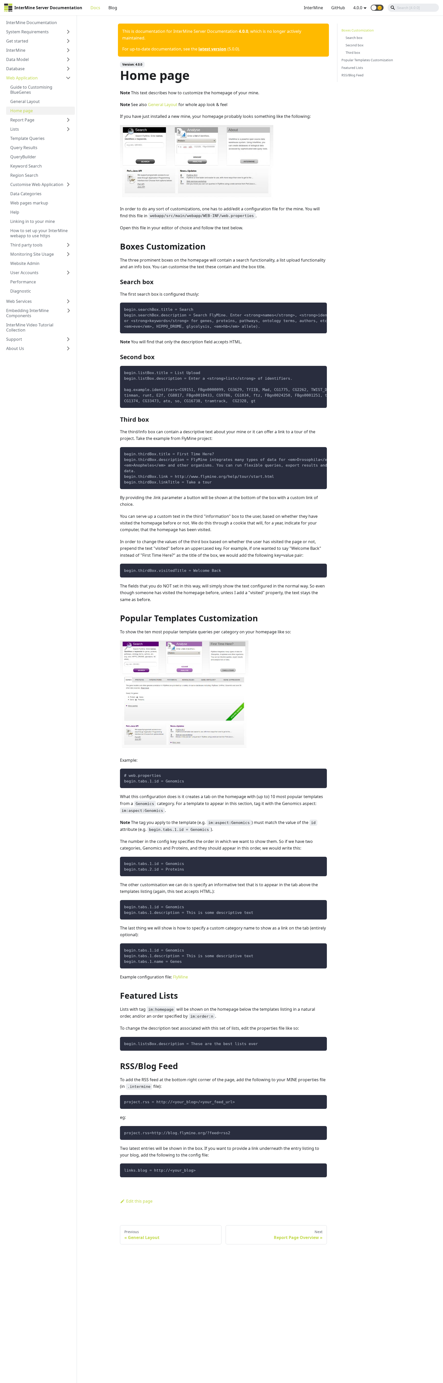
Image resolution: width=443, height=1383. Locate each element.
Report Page (22, 120)
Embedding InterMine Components (27, 313)
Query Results (23, 147)
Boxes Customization (357, 30)
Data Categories (26, 194)
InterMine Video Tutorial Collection (29, 327)
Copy (319, 308)
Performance (23, 282)
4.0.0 (357, 8)
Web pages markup (29, 203)
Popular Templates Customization (367, 60)
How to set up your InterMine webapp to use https (39, 233)
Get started (17, 41)
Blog (112, 8)
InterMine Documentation (31, 22)
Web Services (19, 301)
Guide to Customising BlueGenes (31, 89)
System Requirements (27, 32)
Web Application (22, 78)
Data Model (17, 59)
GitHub (338, 8)
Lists (14, 129)
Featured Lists (352, 67)
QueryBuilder (23, 157)
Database (15, 68)
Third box (353, 52)
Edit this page (139, 1201)
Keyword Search (26, 166)
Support (14, 339)
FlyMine (180, 977)
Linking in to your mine (32, 221)
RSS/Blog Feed (352, 75)
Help (14, 212)
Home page (21, 110)
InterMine (313, 8)
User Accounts (24, 272)
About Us (15, 348)
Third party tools (26, 245)
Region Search (24, 175)
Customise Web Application (36, 184)
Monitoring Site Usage (32, 254)
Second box (355, 45)
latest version (212, 49)
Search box (354, 37)
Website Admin (24, 263)
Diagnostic (20, 291)
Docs (95, 8)
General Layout (25, 101)
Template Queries (27, 138)
